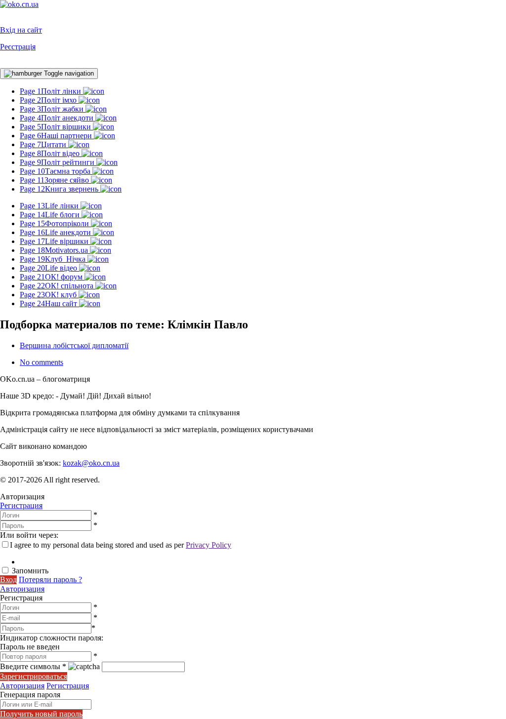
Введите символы (33, 666)
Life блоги (51, 214)
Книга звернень (60, 189)
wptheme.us (107, 446)
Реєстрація (18, 46)
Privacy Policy (208, 545)
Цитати (44, 144)
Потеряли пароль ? (50, 579)
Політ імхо (49, 100)
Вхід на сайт (21, 30)
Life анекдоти (56, 232)
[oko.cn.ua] (19, 4)
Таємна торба (56, 171)
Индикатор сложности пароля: (51, 638)
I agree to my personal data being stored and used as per (120, 545)
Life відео (49, 268)
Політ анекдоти (57, 118)
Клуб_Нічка (53, 259)
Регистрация (21, 505)
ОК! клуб (49, 294)
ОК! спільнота (57, 285)
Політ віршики (56, 126)
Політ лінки (51, 91)
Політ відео (51, 153)
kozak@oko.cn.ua (91, 463)
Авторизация (22, 589)
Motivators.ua (55, 250)
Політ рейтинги (58, 162)
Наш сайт (49, 303)
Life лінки (50, 205)
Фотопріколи (55, 223)
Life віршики (55, 241)
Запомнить (30, 570)
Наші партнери (57, 135)
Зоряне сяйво (55, 180)
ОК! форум (52, 277)
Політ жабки (52, 109)
